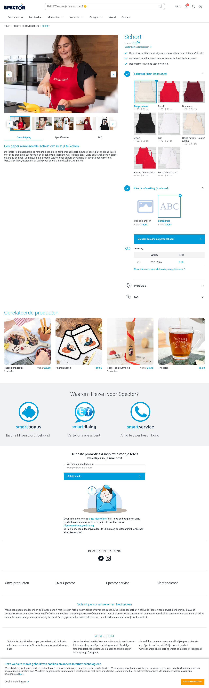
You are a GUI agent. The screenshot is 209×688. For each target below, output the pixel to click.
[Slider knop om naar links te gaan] (9, 74)
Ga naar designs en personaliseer (156, 238)
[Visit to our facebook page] (100, 558)
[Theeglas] (181, 341)
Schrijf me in (74, 476)
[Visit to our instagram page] (108, 558)
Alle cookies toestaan (192, 681)
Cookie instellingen (15, 681)
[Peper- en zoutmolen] (130, 341)
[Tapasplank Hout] (27, 341)
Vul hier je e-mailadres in (80, 464)
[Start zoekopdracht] (161, 6)
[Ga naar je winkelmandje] (200, 6)
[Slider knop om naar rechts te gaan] (113, 74)
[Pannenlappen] (79, 341)
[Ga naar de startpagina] (20, 6)
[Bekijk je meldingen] (193, 6)
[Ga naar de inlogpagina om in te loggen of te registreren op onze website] (186, 6)
